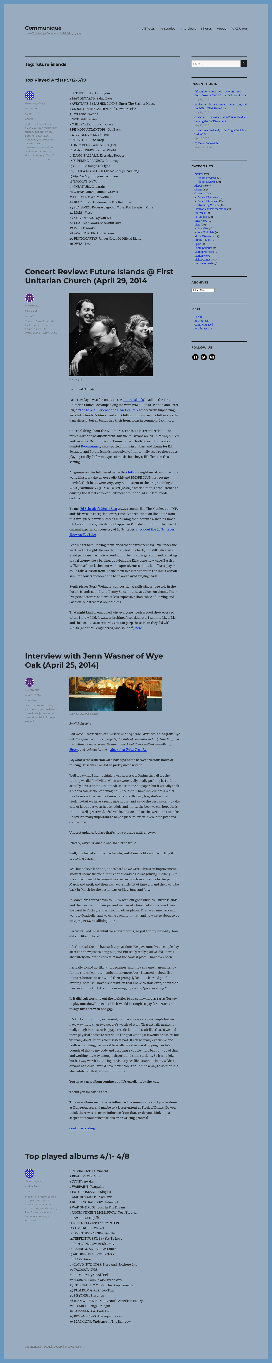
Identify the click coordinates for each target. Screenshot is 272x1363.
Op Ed (197, 244)
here (138, 628)
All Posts (148, 28)
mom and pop (45, 147)
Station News (202, 255)
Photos (206, 28)
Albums (199, 174)
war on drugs (40, 1216)
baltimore (38, 705)
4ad (27, 123)
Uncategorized (203, 263)
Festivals (199, 213)
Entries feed (201, 320)
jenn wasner (46, 713)
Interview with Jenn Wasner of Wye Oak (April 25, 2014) (94, 660)
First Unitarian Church (38, 325)
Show (54, 332)
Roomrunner (90, 446)
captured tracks (41, 127)
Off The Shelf (202, 240)
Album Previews (207, 178)
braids (48, 705)
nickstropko (32, 305)
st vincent (45, 1212)
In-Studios (167, 28)
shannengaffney (35, 103)
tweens (36, 158)
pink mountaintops (36, 151)
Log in (198, 317)
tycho (28, 1216)
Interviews (188, 28)
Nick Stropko (47, 717)
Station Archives (204, 251)
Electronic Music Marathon (210, 209)
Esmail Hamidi (45, 321)
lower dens (31, 717)
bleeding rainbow (35, 1196)
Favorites (203, 228)
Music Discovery (204, 236)
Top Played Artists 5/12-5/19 (55, 80)
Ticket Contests (203, 259)
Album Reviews (207, 181)
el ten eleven (33, 1200)
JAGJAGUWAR (33, 143)
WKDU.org (239, 28)
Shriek (73, 749)
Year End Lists (206, 232)
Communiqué (43, 28)
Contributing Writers (206, 205)
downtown (42, 135)
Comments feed (203, 324)
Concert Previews (208, 197)
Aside (28, 113)
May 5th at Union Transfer (128, 749)
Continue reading (82, 1128)
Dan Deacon (32, 709)
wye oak (46, 158)
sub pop (40, 155)
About (221, 28)
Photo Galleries (203, 248)
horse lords (31, 713)
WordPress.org (203, 328)
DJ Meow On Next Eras (207, 143)
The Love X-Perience (94, 410)
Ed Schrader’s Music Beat (98, 508)
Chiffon (131, 472)
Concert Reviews (207, 201)
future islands (46, 139)
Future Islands (133, 400)
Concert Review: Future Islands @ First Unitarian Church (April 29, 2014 (99, 276)
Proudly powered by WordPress (62, 1346)
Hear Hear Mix (127, 410)
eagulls (52, 1196)
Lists (197, 224)
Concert (29, 321)
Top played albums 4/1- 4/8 (77, 1156)
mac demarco (47, 1208)
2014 (28, 705)
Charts (29, 118)
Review (45, 332)
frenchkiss (31, 139)
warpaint (30, 1219)
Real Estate (31, 1212)
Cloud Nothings (41, 131)
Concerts (199, 193)
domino (30, 135)
